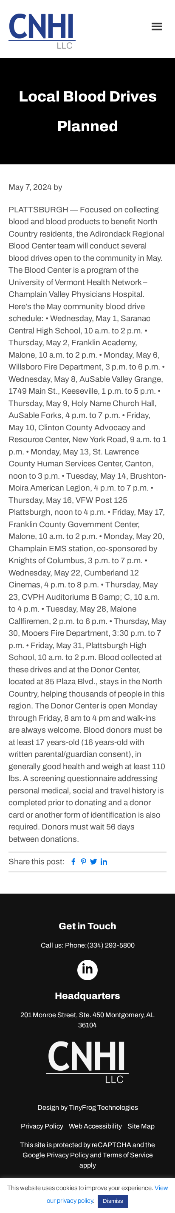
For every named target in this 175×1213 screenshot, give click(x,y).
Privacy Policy (42, 1126)
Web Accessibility (95, 1126)
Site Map (141, 1126)
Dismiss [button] (113, 1201)
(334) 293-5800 (111, 945)
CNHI (42, 31)
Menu (158, 26)
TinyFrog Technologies (103, 1107)
